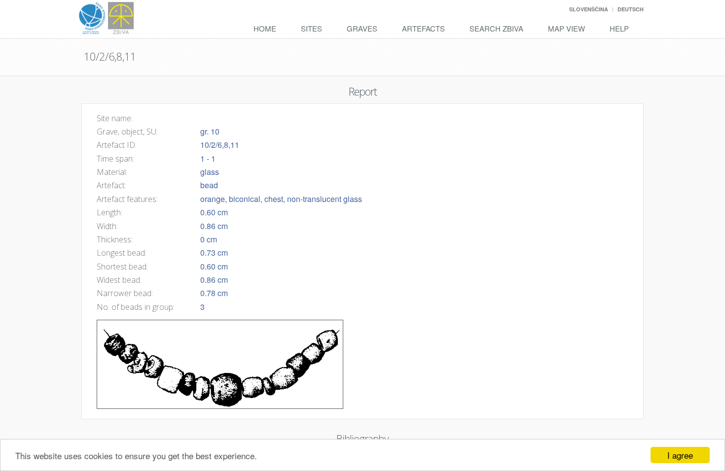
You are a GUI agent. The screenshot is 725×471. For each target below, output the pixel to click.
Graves (362, 28)
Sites (311, 28)
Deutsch (630, 9)
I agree (680, 455)
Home (265, 28)
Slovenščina (588, 9)
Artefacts (423, 28)
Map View (566, 28)
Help (619, 28)
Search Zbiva (496, 28)
